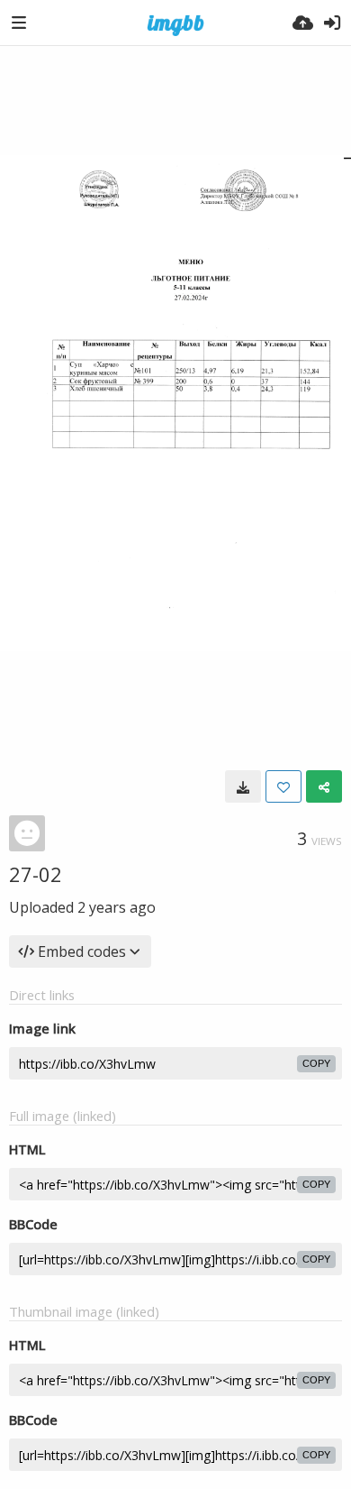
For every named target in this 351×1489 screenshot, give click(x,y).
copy (316, 1063)
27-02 (35, 873)
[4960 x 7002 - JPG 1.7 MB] (243, 786)
